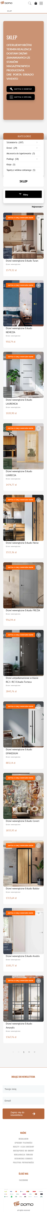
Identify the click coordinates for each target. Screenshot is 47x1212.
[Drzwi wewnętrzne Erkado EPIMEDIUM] (23, 724)
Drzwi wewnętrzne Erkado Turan (22, 260)
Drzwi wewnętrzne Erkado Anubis (23, 956)
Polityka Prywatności (23, 1162)
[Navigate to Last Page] (35, 1052)
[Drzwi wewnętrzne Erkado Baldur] (23, 863)
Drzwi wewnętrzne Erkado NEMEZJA (19, 330)
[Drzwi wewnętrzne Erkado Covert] (23, 796)
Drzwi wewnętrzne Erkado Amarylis (19, 1025)
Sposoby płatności (23, 1142)
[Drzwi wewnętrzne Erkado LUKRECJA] (23, 446)
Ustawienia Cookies (23, 1158)
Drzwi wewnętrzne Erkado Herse (22, 542)
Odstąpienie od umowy (23, 1150)
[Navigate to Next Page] (29, 1052)
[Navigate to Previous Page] (18, 1052)
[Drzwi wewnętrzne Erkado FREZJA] (23, 585)
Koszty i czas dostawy (23, 1146)
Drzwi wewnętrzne (13, 264)
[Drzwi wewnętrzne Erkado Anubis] (23, 931)
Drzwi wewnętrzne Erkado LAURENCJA (19, 401)
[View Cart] (36, 3)
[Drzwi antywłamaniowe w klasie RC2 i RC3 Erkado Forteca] (23, 653)
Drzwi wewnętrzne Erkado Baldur (22, 888)
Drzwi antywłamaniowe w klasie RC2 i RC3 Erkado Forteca (22, 679)
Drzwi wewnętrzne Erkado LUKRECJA (19, 473)
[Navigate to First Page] (13, 1052)
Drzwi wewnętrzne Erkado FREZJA (23, 610)
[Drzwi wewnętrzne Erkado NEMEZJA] (23, 303)
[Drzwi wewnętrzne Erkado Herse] (23, 518)
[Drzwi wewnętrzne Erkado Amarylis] (23, 999)
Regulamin (23, 1138)
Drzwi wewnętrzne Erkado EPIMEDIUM (19, 751)
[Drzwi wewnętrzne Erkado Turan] (23, 236)
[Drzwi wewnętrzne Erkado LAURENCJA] (23, 375)
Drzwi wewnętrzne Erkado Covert (22, 820)
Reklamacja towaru (23, 1154)
